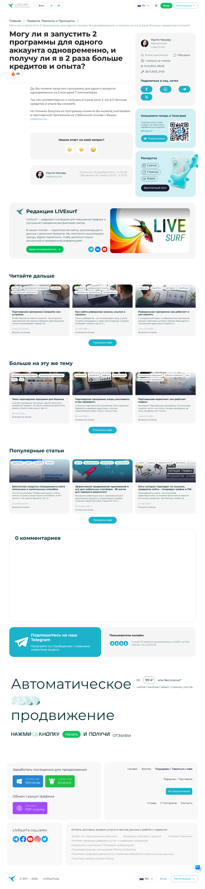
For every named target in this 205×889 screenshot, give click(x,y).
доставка (55, 288)
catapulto (16, 288)
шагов (78, 463)
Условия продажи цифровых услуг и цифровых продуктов (109, 840)
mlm (14, 379)
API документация (179, 791)
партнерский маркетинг (51, 375)
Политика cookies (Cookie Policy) (92, 858)
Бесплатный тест (155, 187)
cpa (21, 379)
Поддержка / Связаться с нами (173, 769)
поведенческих (165, 463)
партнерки (170, 288)
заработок (94, 375)
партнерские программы (87, 292)
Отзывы (151, 803)
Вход (166, 5)
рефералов (38, 119)
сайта (28, 463)
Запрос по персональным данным (94, 836)
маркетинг (156, 288)
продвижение (110, 292)
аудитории (17, 463)
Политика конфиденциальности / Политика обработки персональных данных (122, 854)
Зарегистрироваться (42, 249)
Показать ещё (102, 342)
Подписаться (156, 138)
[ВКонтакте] (51, 6)
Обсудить (184, 55)
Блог (41, 5)
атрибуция (183, 288)
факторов (180, 463)
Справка (132, 769)
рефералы (80, 288)
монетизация (119, 375)
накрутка (38, 463)
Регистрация (184, 5)
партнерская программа (36, 288)
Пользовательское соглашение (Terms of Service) (103, 849)
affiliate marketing (174, 375)
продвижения (91, 463)
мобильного (107, 463)
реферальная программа (24, 292)
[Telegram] (58, 6)
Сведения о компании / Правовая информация (102, 845)
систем (49, 463)
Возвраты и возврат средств (142, 836)
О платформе (168, 803)
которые (151, 463)
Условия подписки (180, 836)
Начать (71, 734)
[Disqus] (102, 579)
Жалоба (146, 769)
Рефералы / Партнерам (178, 779)
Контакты (186, 803)
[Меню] (156, 6)
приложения (122, 463)
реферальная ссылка (98, 288)
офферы (106, 375)
